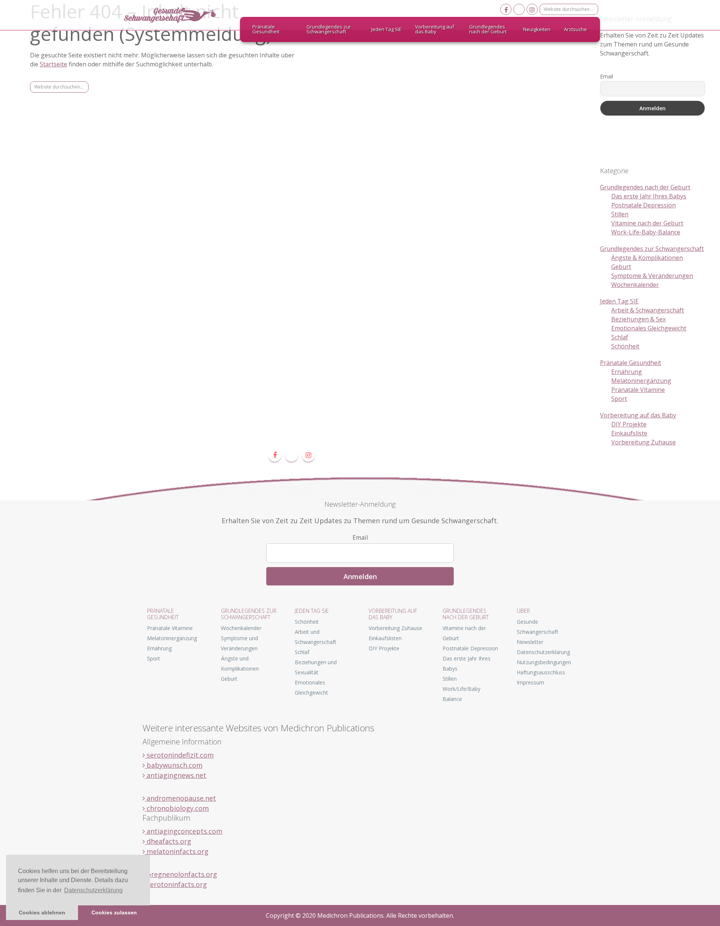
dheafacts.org (168, 841)
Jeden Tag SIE (619, 301)
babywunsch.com (173, 765)
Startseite (53, 64)
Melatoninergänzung (641, 381)
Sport (619, 399)
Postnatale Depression (643, 205)
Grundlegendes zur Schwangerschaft (652, 249)
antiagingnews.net (175, 775)
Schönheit (625, 346)
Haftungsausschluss (541, 672)
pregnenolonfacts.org (181, 874)
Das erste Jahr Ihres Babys (648, 196)
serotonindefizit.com (179, 754)
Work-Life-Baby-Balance (645, 232)
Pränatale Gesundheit (630, 363)
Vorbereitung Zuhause (643, 442)
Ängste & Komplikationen (647, 258)
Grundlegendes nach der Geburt (645, 187)
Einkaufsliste (629, 433)
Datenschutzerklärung (543, 652)
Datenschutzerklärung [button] (93, 890)
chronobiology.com (177, 808)
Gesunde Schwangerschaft (176, 15)
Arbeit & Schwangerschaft (647, 310)
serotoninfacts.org (176, 884)
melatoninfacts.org (176, 851)
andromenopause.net (180, 798)
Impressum (530, 682)
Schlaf (619, 337)
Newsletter (530, 641)
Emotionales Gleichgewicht (648, 328)
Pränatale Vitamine (638, 390)
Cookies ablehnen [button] (42, 912)
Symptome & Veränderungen (652, 276)
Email (606, 76)
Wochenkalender (635, 285)
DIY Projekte (628, 424)
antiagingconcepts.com (183, 831)
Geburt (621, 267)
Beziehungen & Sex (638, 319)
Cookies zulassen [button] (114, 912)
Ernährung (626, 372)
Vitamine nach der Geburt (647, 223)
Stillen (619, 214)
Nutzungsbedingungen (544, 662)
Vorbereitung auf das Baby (638, 415)
